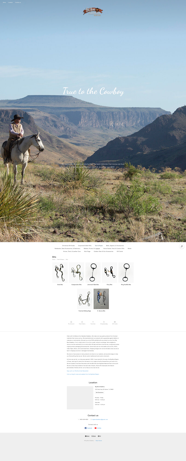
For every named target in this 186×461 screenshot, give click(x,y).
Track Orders (82, 324)
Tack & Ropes (99, 245)
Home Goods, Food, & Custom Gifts (113, 248)
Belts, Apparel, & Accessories (115, 245)
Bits (67, 259)
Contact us (18, 2)
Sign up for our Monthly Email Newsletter (77, 371)
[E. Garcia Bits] (101, 299)
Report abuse (99, 440)
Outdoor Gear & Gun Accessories (103, 251)
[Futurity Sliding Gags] (84, 299)
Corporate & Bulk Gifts (84, 245)
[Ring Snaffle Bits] (126, 272)
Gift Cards (120, 251)
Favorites (93, 324)
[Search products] (181, 246)
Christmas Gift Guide (68, 245)
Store (4, 2)
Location (10, 2)
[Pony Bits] (109, 272)
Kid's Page (87, 251)
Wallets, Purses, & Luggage (92, 248)
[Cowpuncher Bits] (76, 272)
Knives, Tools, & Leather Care (72, 251)
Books (129, 248)
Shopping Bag (104, 324)
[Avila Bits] (60, 272)
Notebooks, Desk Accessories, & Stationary (67, 248)
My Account (71, 324)
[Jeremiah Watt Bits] (93, 272)
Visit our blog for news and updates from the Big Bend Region (83, 374)
